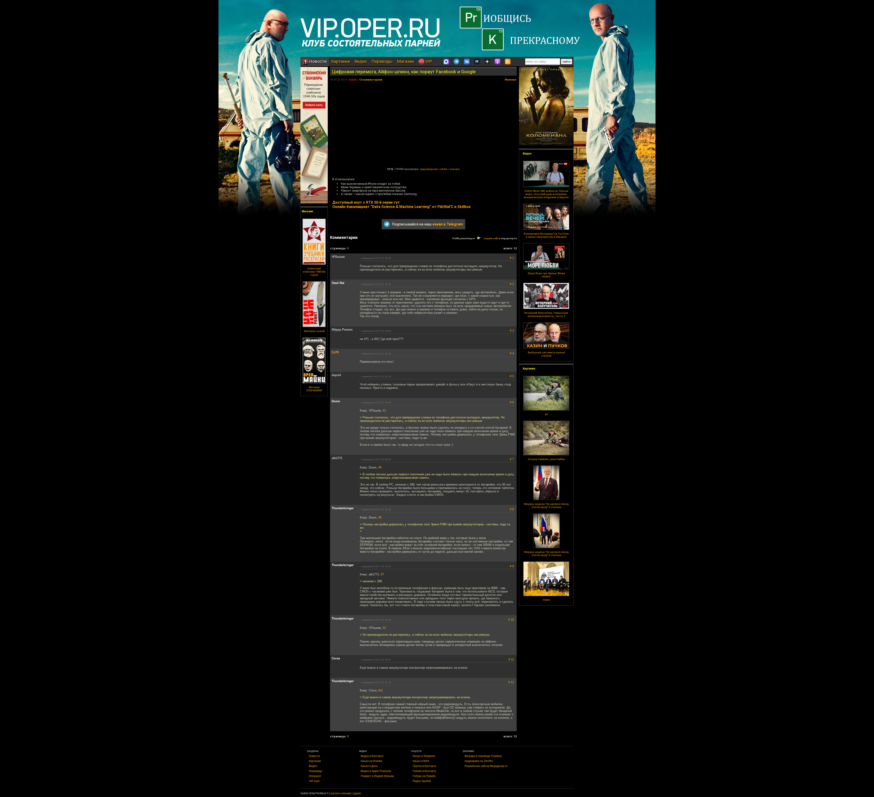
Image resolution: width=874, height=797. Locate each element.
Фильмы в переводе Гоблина (483, 756)
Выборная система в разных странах (546, 354)
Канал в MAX (421, 761)
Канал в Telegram (424, 756)
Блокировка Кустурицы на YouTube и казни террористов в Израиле (546, 235)
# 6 (512, 402)
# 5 (512, 376)
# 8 (512, 509)
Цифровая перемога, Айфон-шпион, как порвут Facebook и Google (404, 71)
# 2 (512, 284)
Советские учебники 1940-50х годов (314, 271)
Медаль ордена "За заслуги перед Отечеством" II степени (546, 506)
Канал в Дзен (369, 766)
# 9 (512, 566)
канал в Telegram (447, 224)
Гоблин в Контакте (424, 771)
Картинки (340, 61)
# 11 (511, 659)
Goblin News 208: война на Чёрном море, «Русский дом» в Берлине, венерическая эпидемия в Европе (546, 194)
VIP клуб (314, 781)
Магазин (405, 61)
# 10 (511, 619)
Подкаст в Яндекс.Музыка (377, 776)
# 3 (512, 330)
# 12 (511, 682)
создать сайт (491, 238)
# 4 (512, 353)
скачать (455, 169)
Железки (510, 79)
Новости (317, 61)
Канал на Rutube (371, 761)
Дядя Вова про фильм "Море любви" (546, 275)
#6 (379, 467)
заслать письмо (341, 793)
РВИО (546, 600)
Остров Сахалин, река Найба (546, 459)
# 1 (512, 258)
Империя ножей (314, 331)
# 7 (512, 459)
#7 (382, 574)
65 (546, 414)
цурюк (357, 793)
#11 (380, 690)
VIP (428, 61)
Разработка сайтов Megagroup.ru (486, 766)
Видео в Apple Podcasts (376, 771)
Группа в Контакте (424, 766)
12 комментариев (370, 79)
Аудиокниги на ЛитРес (479, 761)
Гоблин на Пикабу (424, 776)
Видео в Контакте (372, 756)
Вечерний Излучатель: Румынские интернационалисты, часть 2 (546, 314)
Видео (360, 61)
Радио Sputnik (422, 781)
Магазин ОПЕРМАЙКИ (314, 389)
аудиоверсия (428, 169)
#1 (384, 410)
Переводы (381, 61)
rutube (443, 169)
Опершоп (315, 776)
